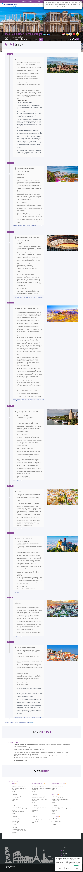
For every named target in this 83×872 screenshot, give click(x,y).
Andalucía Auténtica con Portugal (24, 34)
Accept (76, 868)
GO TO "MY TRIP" (38, 1)
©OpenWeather (31, 722)
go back (45, 34)
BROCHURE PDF (40, 4)
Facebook (65, 850)
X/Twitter (65, 855)
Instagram (65, 853)
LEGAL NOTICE (49, 868)
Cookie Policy (76, 865)
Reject (60, 868)
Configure (68, 868)
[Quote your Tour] (77, 39)
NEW (35, 4)
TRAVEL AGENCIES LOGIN (38, 868)
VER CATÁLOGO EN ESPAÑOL (27, 1)
